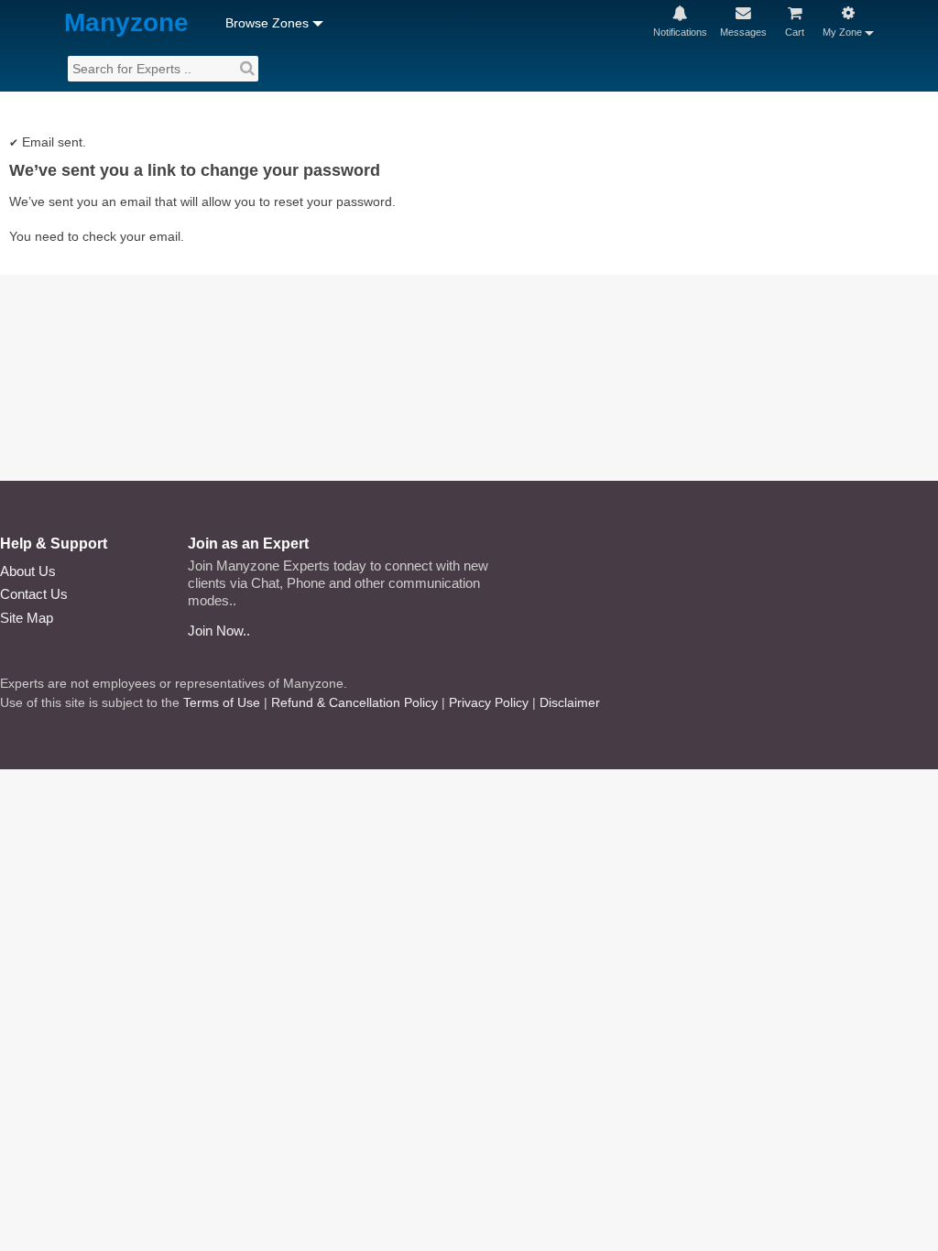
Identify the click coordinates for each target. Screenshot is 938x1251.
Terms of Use (221, 702)
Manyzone (126, 23)
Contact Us (34, 594)
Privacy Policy (489, 702)
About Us (28, 571)
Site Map (26, 618)
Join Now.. (219, 630)
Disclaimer (570, 702)
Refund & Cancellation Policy (354, 702)
